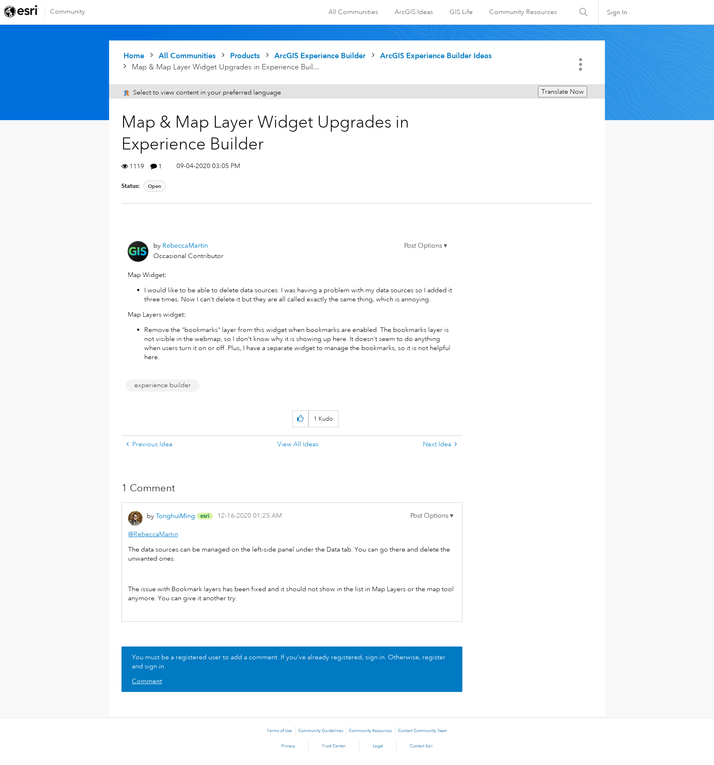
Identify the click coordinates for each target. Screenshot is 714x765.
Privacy (288, 746)
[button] (426, 245)
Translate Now (562, 92)
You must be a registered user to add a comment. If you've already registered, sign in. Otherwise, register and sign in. (288, 661)
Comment (147, 681)
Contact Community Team (422, 730)
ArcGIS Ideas (414, 12)
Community (67, 11)
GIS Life (461, 12)
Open (154, 186)
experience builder (162, 385)
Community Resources (523, 12)
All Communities (353, 12)
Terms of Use (279, 730)
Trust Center (334, 746)
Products (245, 55)
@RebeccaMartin (153, 534)
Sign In (617, 12)
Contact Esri (421, 746)
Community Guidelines (320, 730)
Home (134, 55)
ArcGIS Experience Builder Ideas (436, 55)
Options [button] (581, 64)
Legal (378, 746)
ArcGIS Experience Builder (320, 55)
